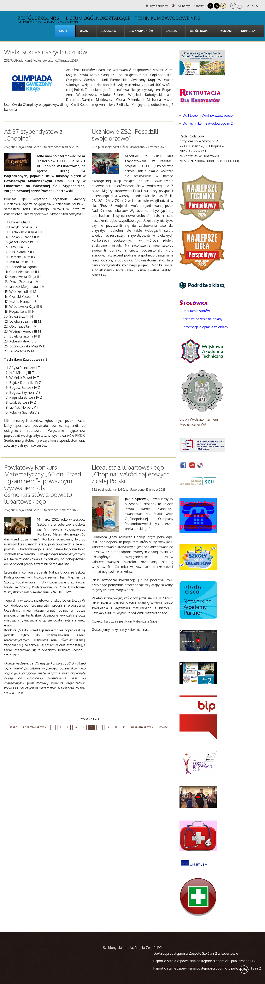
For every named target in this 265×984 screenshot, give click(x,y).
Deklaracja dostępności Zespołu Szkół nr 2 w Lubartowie (195, 953)
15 (116, 727)
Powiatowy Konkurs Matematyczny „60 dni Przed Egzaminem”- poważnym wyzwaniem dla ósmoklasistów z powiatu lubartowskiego (42, 484)
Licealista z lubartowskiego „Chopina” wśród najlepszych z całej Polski (131, 474)
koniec (163, 727)
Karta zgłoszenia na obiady (202, 319)
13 (100, 727)
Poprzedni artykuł (34, 727)
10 (76, 727)
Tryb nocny (183, 5)
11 (83, 727)
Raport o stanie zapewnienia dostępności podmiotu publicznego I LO (205, 961)
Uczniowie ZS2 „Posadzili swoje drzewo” (125, 134)
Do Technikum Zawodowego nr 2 (208, 123)
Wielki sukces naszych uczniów (45, 52)
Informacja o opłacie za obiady (206, 327)
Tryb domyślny (158, 5)
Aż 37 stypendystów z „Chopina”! (33, 134)
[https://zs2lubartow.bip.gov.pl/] (198, 717)
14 (108, 727)
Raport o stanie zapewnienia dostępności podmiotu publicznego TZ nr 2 (207, 968)
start (13, 727)
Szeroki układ (239, 6)
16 (124, 727)
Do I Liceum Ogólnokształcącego (208, 115)
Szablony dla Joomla (118, 948)
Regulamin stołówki (197, 311)
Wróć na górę (244, 969)
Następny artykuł (142, 727)
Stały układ (233, 6)
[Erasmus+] (193, 863)
